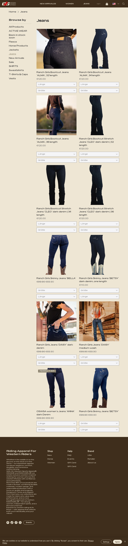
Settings (106, 542)
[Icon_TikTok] (11, 522)
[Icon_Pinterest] (7, 522)
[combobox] (56, 84)
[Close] (125, 542)
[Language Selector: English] (115, 3)
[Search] (123, 3)
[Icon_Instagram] (20, 522)
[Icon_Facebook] (16, 522)
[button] (107, 3)
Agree (117, 542)
